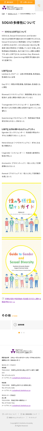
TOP (3, 14)
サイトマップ (32, 417)
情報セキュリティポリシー (17, 417)
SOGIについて (12, 14)
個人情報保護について (30, 414)
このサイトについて (10, 414)
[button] (19, 332)
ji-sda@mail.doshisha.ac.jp (21, 378)
